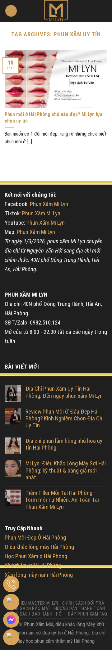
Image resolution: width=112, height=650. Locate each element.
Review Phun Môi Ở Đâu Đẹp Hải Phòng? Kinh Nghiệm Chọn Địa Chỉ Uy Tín (65, 418)
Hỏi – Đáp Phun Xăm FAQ (81, 614)
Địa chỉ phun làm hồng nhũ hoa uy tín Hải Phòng (64, 444)
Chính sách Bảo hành (30, 614)
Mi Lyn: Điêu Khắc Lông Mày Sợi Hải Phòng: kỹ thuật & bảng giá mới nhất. (66, 470)
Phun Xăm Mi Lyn (49, 204)
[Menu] (11, 11)
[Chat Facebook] (11, 620)
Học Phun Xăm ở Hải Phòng (36, 556)
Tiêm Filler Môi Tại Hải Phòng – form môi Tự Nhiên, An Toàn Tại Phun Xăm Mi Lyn (62, 500)
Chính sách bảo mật (29, 608)
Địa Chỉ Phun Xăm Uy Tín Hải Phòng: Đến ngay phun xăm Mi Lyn (64, 392)
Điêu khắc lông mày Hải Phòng (39, 547)
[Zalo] (11, 602)
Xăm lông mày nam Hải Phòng (39, 575)
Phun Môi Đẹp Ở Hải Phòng (35, 537)
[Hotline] (11, 584)
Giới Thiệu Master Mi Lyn (32, 603)
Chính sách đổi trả (83, 603)
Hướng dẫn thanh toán (79, 608)
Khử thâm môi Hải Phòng (33, 565)
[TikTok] (11, 637)
